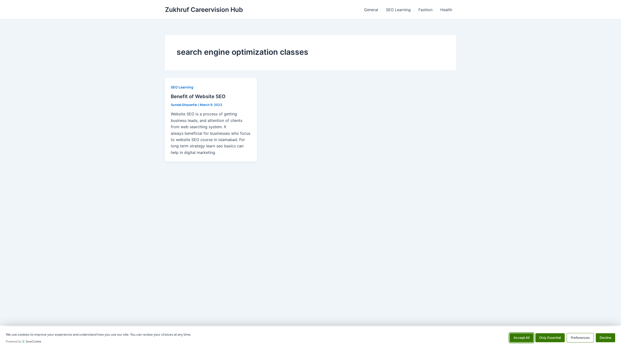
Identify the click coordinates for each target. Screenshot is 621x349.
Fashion (425, 9)
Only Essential (550, 337)
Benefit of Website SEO (198, 96)
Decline (605, 337)
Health (446, 9)
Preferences (580, 337)
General (371, 9)
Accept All (522, 337)
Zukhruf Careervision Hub (204, 9)
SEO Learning (398, 9)
